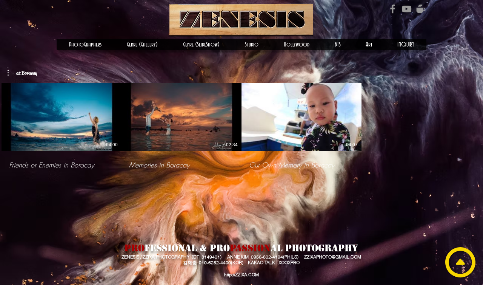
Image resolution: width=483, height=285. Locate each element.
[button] (85, 44)
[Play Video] (61, 116)
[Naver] (420, 9)
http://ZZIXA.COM (241, 274)
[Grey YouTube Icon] (406, 9)
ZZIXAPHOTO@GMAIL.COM (332, 257)
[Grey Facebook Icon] (392, 9)
